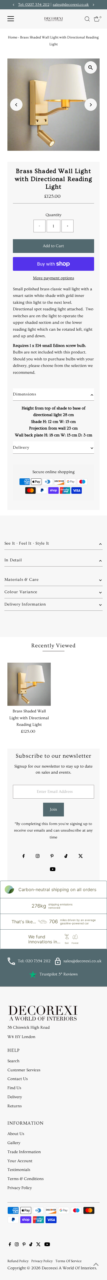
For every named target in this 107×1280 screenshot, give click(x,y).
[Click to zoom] (91, 67)
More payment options (53, 278)
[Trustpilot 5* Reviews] (33, 974)
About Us (15, 1133)
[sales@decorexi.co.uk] (58, 963)
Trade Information (24, 1152)
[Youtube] (53, 870)
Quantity (53, 215)
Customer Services (23, 1070)
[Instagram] (37, 856)
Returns (14, 1106)
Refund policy (18, 1261)
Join (53, 809)
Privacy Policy (19, 1188)
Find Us (14, 1088)
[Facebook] (23, 856)
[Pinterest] (52, 856)
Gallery (13, 1142)
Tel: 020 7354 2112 (34, 961)
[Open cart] (97, 18)
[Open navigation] (10, 19)
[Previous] (16, 105)
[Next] (91, 105)
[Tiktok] (66, 856)
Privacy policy (42, 1261)
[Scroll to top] (96, 1264)
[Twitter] (80, 856)
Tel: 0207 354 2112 (33, 4)
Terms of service (68, 1261)
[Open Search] (87, 18)
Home (12, 37)
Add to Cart (53, 246)
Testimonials (18, 1169)
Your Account (19, 1161)
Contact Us (17, 1079)
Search (13, 1061)
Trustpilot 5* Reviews (59, 974)
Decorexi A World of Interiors (69, 1268)
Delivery (14, 1097)
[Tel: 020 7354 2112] (11, 963)
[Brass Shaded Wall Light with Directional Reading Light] (29, 684)
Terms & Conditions (25, 1178)
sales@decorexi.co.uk (71, 4)
